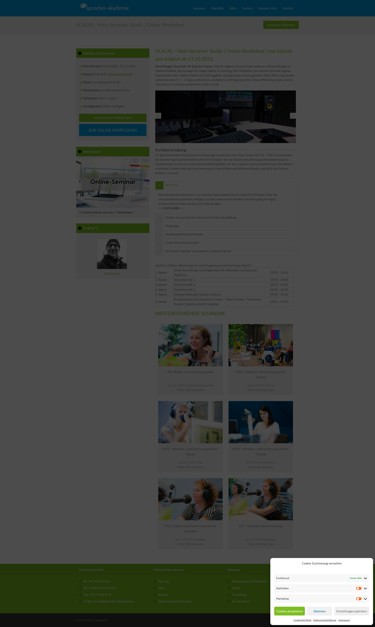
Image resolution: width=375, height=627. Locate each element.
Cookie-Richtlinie (302, 620)
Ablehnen (319, 611)
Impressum (344, 620)
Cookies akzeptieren (289, 611)
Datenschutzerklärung (324, 620)
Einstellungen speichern (351, 611)
